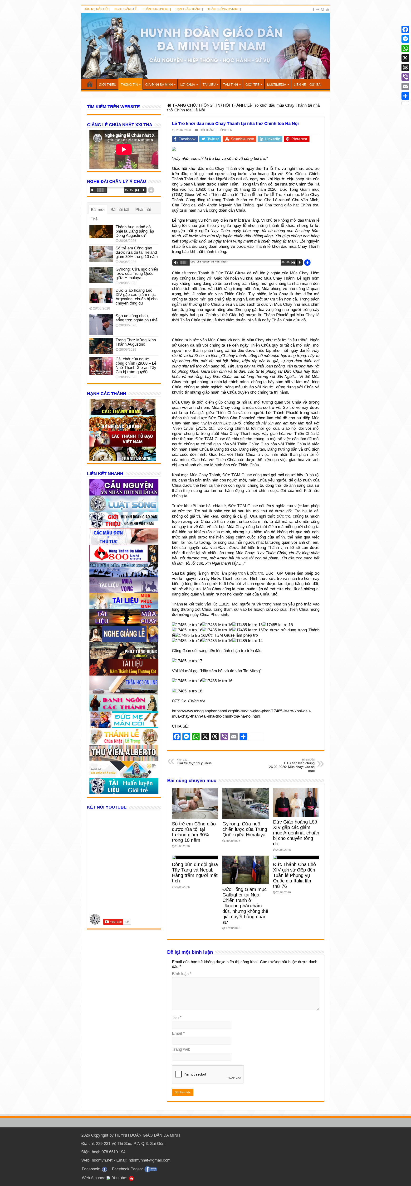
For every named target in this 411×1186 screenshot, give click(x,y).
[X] (405, 58)
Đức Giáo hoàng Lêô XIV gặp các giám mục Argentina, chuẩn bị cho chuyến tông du (296, 832)
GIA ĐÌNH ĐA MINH (159, 84)
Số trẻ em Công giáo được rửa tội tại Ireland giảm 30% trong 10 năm (194, 832)
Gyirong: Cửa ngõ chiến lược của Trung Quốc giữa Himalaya (244, 829)
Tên (176, 1017)
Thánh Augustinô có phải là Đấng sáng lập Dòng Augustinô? (135, 231)
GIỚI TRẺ (252, 84)
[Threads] (405, 67)
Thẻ (94, 219)
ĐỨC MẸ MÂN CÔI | (97, 9)
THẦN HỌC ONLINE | (157, 9)
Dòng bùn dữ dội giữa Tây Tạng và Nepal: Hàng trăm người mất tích (195, 872)
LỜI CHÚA (187, 84)
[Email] (405, 86)
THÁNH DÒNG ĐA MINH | (224, 9)
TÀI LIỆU (209, 84)
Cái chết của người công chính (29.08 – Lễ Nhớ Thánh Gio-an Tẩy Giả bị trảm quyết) (136, 365)
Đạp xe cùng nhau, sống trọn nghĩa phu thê (136, 318)
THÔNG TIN (129, 84)
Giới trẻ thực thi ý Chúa (194, 761)
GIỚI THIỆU (107, 84)
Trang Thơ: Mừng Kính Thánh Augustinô (136, 342)
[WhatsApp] (405, 48)
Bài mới (98, 209)
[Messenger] (405, 39)
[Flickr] (318, 9)
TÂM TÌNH (230, 84)
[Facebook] (313, 9)
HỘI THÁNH (234, 105)
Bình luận (181, 974)
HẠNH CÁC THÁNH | (189, 9)
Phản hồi (143, 209)
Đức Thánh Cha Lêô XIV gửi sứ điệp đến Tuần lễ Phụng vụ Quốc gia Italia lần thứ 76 (294, 875)
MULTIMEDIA (276, 84)
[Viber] (405, 77)
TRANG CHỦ (90, 84)
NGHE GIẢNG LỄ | (126, 9)
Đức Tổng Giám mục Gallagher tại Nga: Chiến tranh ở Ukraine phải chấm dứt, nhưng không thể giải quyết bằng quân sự (245, 906)
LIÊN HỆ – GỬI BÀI (308, 84)
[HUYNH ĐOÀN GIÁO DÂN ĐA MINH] (205, 46)
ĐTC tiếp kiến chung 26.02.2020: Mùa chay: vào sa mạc (292, 765)
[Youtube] (327, 9)
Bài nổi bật (120, 209)
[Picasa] (323, 9)
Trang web (181, 1049)
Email (178, 1033)
